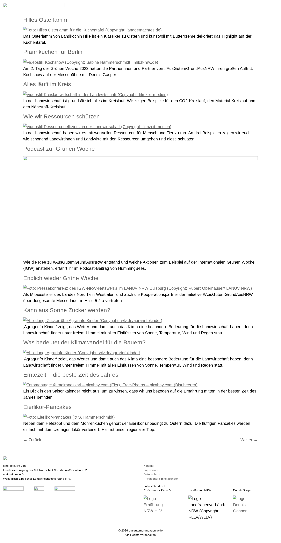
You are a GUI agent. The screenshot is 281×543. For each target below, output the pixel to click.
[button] (275, 6)
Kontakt (148, 465)
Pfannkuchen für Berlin (52, 52)
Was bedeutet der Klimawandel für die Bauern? (84, 342)
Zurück (32, 440)
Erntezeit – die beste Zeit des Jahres (70, 375)
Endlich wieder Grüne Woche (61, 278)
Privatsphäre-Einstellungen (161, 478)
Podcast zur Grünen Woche (59, 149)
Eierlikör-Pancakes (47, 407)
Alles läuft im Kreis (47, 84)
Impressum (151, 470)
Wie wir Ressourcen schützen (61, 116)
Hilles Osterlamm (45, 20)
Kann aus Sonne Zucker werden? (66, 310)
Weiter (249, 440)
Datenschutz (152, 474)
